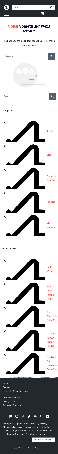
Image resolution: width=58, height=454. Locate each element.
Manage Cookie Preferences (43, 439)
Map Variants (51, 225)
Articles (50, 131)
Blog (49, 154)
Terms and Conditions (12, 405)
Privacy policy (9, 401)
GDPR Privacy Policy (12, 398)
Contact (6, 387)
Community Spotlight (52, 178)
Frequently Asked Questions (15, 391)
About (5, 383)
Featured (51, 201)
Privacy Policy (25, 434)
